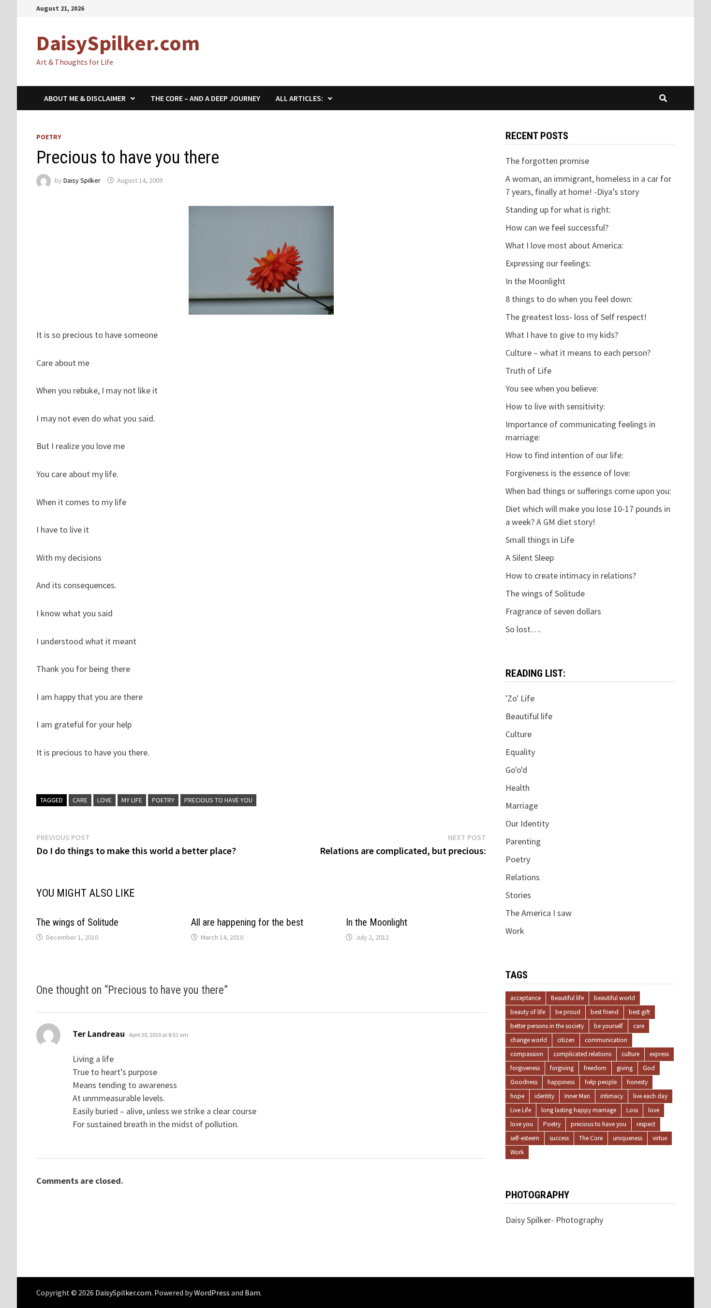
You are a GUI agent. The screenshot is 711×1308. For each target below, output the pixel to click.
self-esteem (524, 1138)
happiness (561, 1082)
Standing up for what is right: (558, 209)
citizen (566, 1040)
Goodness (523, 1082)
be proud (567, 1012)
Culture (518, 734)
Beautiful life (528, 716)
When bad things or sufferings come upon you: (588, 490)
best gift (639, 1012)
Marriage (521, 805)
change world (528, 1040)
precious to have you (218, 800)
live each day (650, 1096)
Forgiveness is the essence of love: (568, 473)
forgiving (562, 1068)
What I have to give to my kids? (561, 334)
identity (544, 1096)
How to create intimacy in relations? (570, 575)
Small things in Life (539, 539)
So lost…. (523, 629)
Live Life (520, 1110)
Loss (632, 1110)
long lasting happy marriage (578, 1110)
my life (131, 800)
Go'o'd (516, 769)
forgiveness (525, 1068)
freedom (595, 1068)
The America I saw (538, 912)
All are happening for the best (247, 922)
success (559, 1138)
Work (514, 930)
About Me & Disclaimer (85, 98)
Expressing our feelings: (548, 263)
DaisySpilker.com (118, 42)
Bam (252, 1292)
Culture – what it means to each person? (578, 352)
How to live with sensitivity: (555, 406)
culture (630, 1054)
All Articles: (299, 98)
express (659, 1054)
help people (601, 1082)
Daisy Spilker (82, 180)
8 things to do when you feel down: (569, 299)
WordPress (212, 1292)
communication (606, 1040)
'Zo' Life (519, 698)
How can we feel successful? (556, 227)
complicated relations (582, 1054)
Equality (520, 751)
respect (646, 1124)
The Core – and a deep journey (205, 98)
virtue (659, 1138)
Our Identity (527, 823)
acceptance (525, 998)
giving (625, 1068)
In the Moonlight (376, 922)
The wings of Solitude (77, 922)
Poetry (48, 136)
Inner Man (577, 1096)
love (104, 800)
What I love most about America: (564, 245)
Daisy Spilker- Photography (554, 1219)
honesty (637, 1082)
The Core (591, 1138)
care (80, 800)
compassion (526, 1054)
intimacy (611, 1096)
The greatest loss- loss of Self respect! (576, 316)
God (649, 1068)
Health (517, 787)
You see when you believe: (551, 388)
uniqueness (627, 1138)
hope (517, 1096)
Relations (522, 877)
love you (521, 1124)
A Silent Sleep (529, 557)
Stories (518, 895)
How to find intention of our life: (564, 455)
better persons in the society (547, 1026)
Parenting (523, 841)
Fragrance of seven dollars (553, 611)
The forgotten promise (547, 160)
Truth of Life (528, 370)
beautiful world (614, 998)
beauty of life (527, 1012)
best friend (605, 1012)
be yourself (608, 1026)
